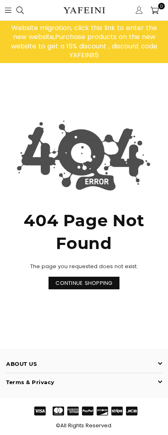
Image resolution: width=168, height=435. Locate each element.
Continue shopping (83, 283)
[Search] (20, 10)
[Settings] (139, 10)
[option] (84, 42)
